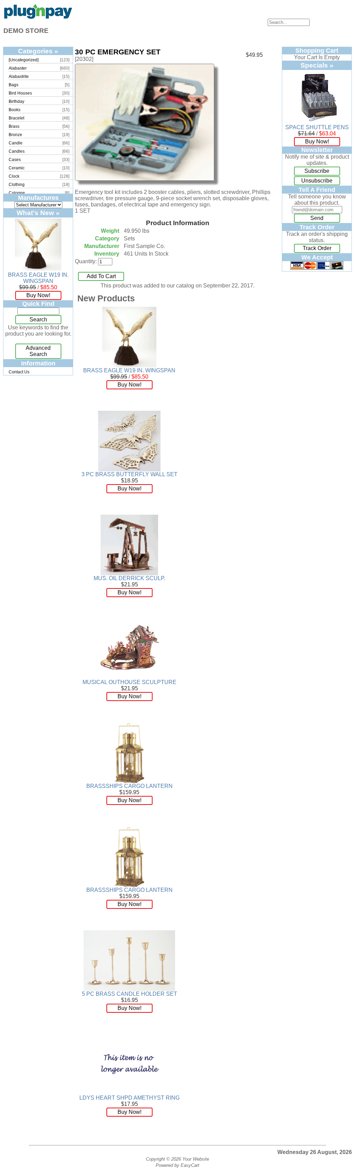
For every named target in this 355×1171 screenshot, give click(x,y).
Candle (16, 143)
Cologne (17, 192)
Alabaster (18, 68)
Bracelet (16, 118)
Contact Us (19, 372)
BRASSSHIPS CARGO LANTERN (129, 786)
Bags (13, 84)
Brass (14, 126)
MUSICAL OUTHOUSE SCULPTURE (129, 682)
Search (38, 319)
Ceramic (17, 168)
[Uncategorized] (23, 59)
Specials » (317, 65)
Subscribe (316, 171)
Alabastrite (19, 76)
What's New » (38, 212)
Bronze (15, 134)
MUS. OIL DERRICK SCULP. (129, 578)
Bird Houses (20, 93)
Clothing (17, 184)
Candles (17, 151)
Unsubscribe (316, 181)
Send (316, 218)
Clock (14, 176)
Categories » (38, 51)
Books (14, 109)
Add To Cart (101, 276)
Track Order (317, 248)
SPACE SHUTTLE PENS (317, 127)
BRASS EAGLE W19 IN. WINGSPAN (38, 278)
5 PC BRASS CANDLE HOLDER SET (129, 994)
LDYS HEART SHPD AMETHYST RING (129, 1098)
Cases (15, 159)
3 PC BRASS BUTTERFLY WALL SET (129, 474)
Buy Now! (38, 295)
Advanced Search (38, 351)
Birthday (16, 101)
